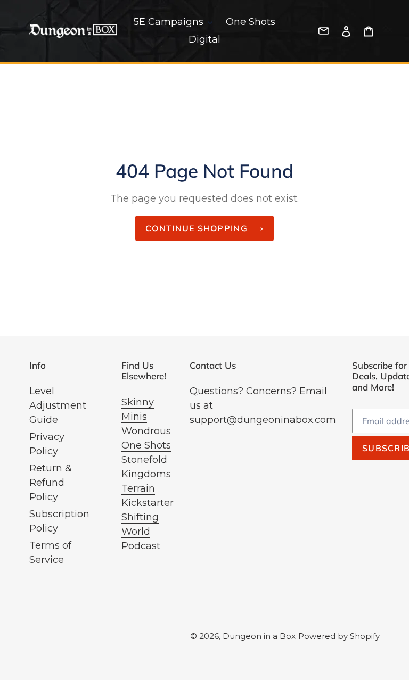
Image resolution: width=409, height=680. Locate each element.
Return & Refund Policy (50, 482)
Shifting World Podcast (140, 531)
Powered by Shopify (339, 636)
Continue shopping (196, 228)
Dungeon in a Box (259, 636)
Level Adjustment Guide (57, 405)
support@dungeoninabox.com (263, 420)
